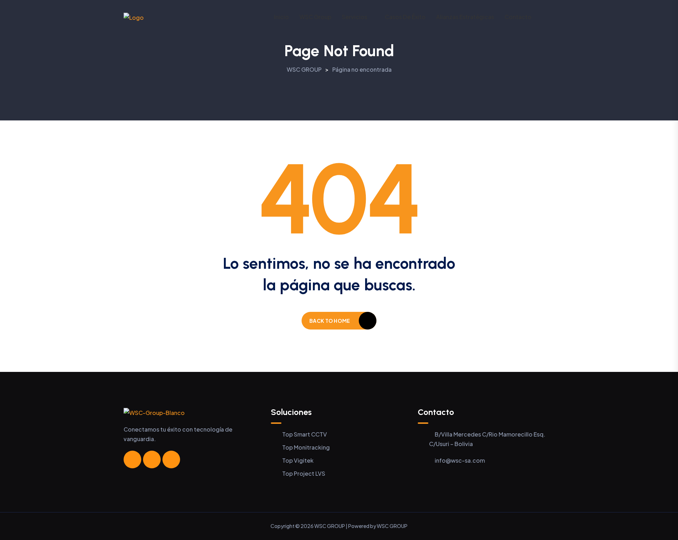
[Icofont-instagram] (152, 459)
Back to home (329, 321)
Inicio (281, 16)
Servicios (354, 16)
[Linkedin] (171, 459)
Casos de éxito (405, 16)
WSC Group (315, 16)
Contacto (518, 16)
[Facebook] (132, 459)
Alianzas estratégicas (465, 16)
